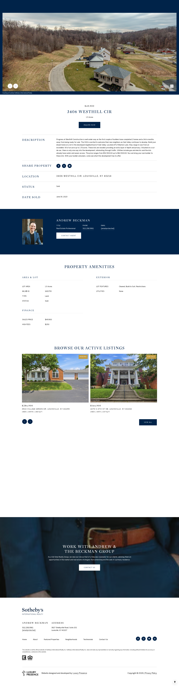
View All (148, 422)
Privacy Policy (151, 673)
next (15, 86)
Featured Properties (51, 639)
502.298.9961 (88, 228)
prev (10, 86)
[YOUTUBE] (149, 639)
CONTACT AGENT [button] (68, 235)
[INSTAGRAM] (144, 639)
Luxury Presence (80, 673)
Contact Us (103, 639)
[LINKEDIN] (155, 639)
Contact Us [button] (89, 567)
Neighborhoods (71, 639)
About (35, 639)
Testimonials (88, 639)
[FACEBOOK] (138, 639)
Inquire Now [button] (89, 125)
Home (24, 639)
